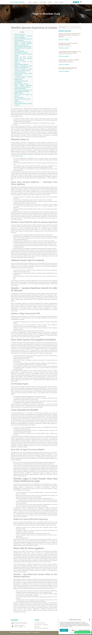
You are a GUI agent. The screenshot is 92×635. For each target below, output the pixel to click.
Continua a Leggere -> (64, 39)
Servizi (50, 2)
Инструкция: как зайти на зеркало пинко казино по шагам (69, 60)
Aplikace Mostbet (19, 93)
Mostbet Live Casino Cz (20, 34)
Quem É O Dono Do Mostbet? (21, 84)
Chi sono (35, 2)
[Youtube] (78, 2)
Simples (16, 100)
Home (29, 2)
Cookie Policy (72, 632)
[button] (89, 619)
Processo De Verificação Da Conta (22, 99)
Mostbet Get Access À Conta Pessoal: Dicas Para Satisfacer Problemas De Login (23, 58)
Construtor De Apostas (20, 72)
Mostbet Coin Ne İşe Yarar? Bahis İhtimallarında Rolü (68, 44)
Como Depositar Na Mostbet (21, 52)
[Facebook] (74, 2)
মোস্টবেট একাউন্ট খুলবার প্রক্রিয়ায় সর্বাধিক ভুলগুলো (68, 68)
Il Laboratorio (42, 2)
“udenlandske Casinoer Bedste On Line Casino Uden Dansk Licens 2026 (70, 52)
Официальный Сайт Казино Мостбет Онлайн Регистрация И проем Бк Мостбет (70, 35)
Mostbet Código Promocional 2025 (23, 46)
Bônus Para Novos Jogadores (21, 64)
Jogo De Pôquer (18, 82)
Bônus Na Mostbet (19, 97)
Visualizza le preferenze (83, 630)
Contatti (61, 2)
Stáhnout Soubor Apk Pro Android (23, 42)
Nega (73, 630)
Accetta (64, 630)
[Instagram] (76, 2)
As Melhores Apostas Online (21, 81)
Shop (56, 2)
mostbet (21, 156)
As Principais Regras (19, 51)
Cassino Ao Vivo (18, 102)
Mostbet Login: (18, 79)
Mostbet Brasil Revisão (20, 88)
